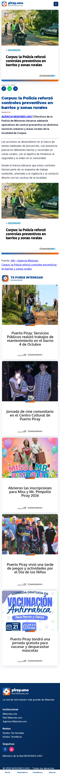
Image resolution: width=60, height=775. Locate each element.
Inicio (7, 772)
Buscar (52, 772)
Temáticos (38, 772)
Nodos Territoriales (13, 732)
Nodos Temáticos (12, 736)
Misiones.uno (10, 713)
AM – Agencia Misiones (24, 260)
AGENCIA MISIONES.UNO (16, 116)
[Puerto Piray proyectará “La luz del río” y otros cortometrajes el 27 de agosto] (30, 398)
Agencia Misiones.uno (15, 721)
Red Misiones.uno (12, 717)
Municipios (22, 772)
